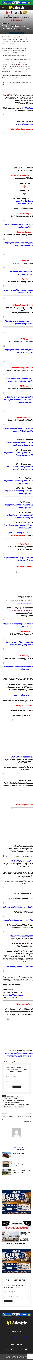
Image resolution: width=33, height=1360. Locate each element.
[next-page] (6, 1179)
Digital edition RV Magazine (14, 1096)
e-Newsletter (16, 1098)
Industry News (5, 23)
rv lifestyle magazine (19, 1100)
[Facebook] (7, 1349)
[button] (3, 7)
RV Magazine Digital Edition (22, 1104)
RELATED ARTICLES (16, 1147)
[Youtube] (26, 1349)
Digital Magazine (7, 1098)
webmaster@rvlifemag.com (20, 1337)
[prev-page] (3, 1179)
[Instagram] (12, 1349)
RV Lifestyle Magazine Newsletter (11, 1102)
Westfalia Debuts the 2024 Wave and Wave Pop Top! (9, 1118)
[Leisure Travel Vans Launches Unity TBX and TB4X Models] (6, 1172)
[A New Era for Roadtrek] (6, 1155)
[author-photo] (16, 1136)
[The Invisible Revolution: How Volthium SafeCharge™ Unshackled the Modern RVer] (6, 1164)
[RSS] (16, 1349)
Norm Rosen (6, 31)
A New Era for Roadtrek (18, 1153)
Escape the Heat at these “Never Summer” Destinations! (24, 1118)
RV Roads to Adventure (8, 1106)
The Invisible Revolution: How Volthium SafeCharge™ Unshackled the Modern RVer (19, 1164)
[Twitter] (21, 1349)
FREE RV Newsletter (7, 1100)
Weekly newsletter (19, 1106)
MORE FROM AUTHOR (16, 1150)
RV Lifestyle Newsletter (8, 1104)
